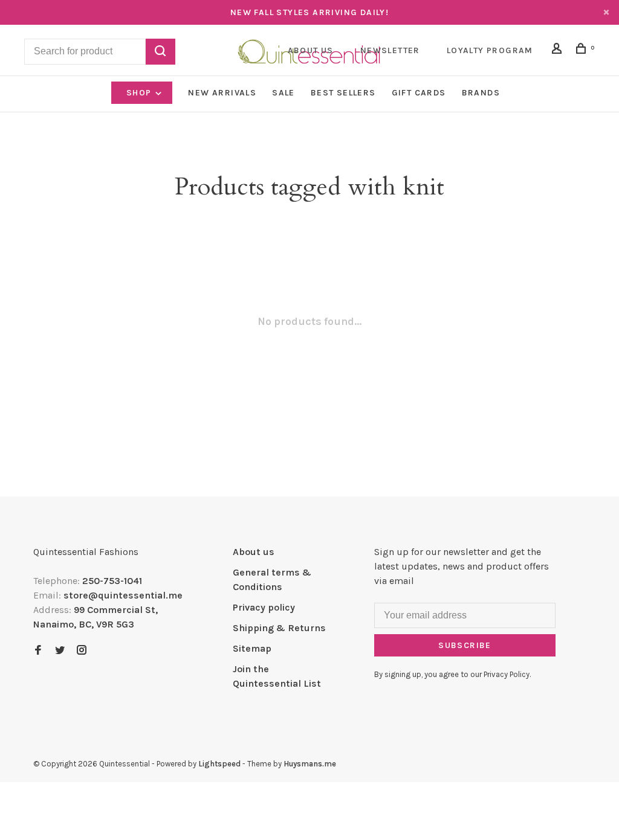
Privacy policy (264, 607)
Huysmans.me (310, 763)
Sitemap (252, 648)
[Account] (558, 50)
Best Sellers (343, 93)
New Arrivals (222, 93)
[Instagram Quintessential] (81, 650)
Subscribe (464, 645)
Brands (481, 93)
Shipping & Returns (279, 628)
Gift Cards (419, 93)
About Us (311, 50)
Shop (140, 93)
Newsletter (390, 50)
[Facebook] (38, 650)
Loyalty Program (490, 50)
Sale (283, 93)
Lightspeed (219, 763)
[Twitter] (60, 650)
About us (253, 551)
